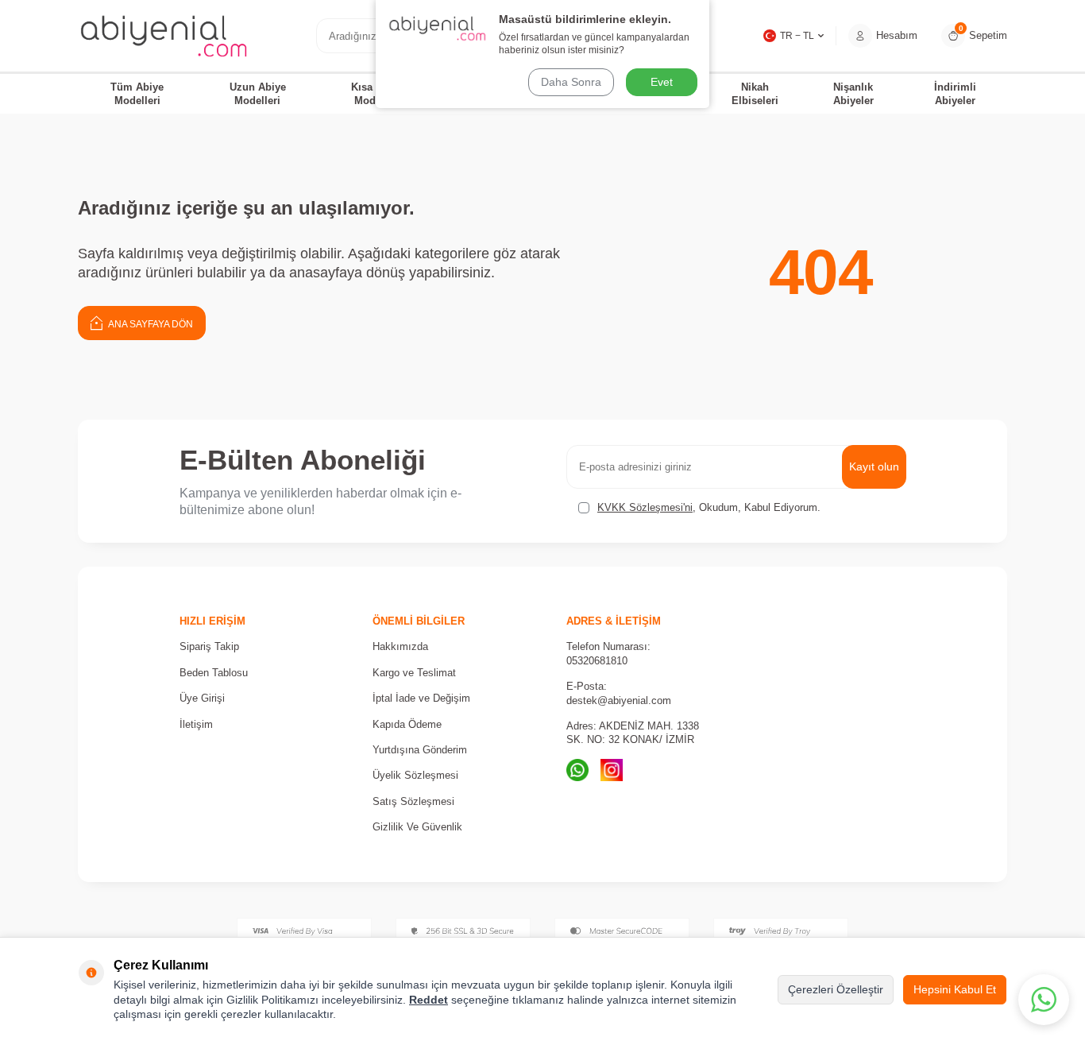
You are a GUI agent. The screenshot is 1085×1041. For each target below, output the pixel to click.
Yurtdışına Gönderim (420, 750)
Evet (662, 81)
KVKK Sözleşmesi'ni (645, 507)
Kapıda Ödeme (407, 724)
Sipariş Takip (209, 646)
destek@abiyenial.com (618, 700)
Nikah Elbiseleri (755, 93)
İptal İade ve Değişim (421, 698)
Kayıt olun (874, 466)
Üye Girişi (202, 698)
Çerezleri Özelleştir (835, 989)
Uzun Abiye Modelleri (258, 93)
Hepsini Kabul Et (954, 989)
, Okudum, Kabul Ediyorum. (709, 507)
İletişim (196, 724)
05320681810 (596, 661)
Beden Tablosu (214, 673)
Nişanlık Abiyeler (853, 93)
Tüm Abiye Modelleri (137, 93)
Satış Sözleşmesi (413, 801)
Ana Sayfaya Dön (149, 324)
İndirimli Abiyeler (955, 93)
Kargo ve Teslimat (414, 673)
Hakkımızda (400, 646)
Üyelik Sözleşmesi (415, 775)
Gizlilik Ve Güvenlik (417, 827)
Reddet (428, 999)
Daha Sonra (571, 81)
